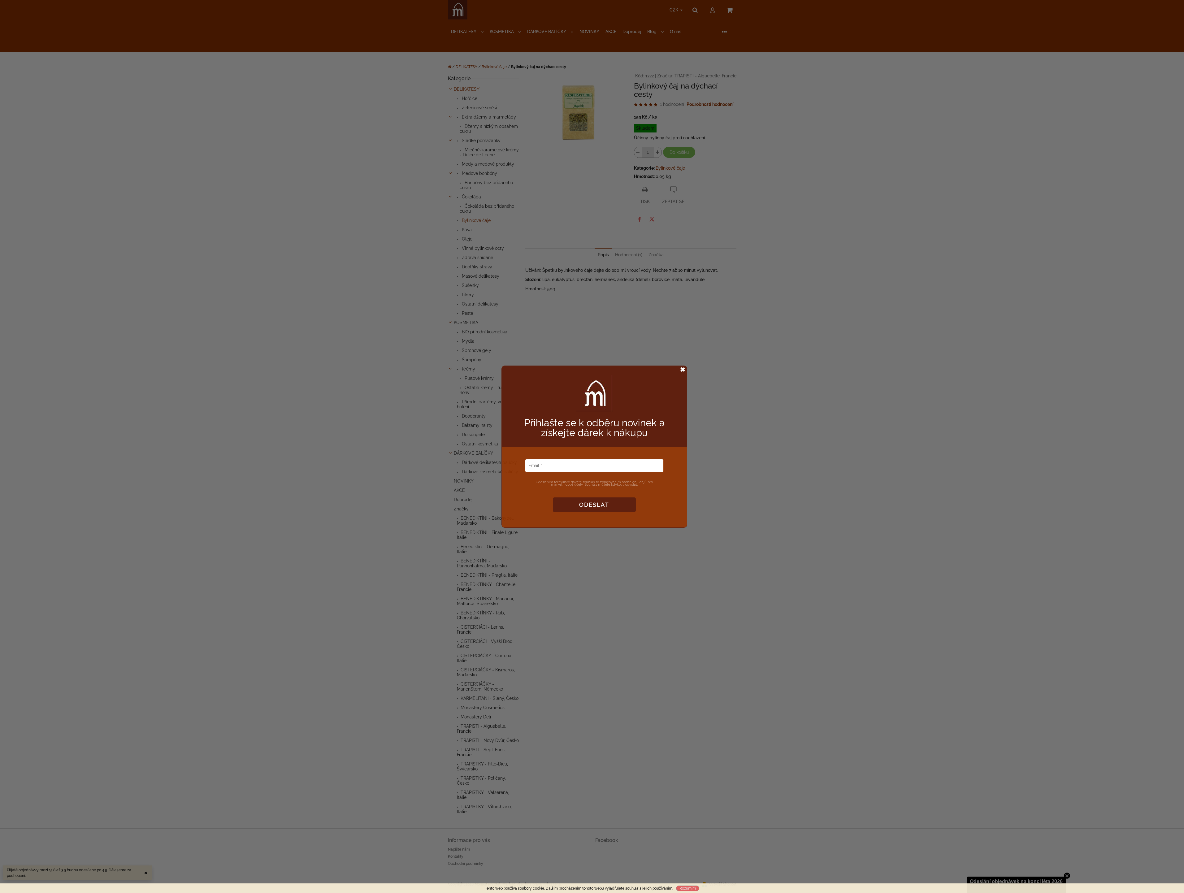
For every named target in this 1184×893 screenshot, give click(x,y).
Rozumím (687, 888)
